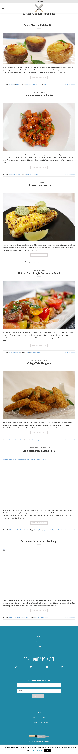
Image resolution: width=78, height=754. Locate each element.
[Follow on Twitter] (40, 1)
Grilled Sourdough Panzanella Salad (39, 273)
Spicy (27, 174)
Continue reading (39, 77)
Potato (45, 84)
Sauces (35, 182)
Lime (40, 262)
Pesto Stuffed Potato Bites (39, 25)
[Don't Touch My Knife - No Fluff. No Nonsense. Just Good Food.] (39, 8)
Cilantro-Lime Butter (39, 185)
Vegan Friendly (47, 530)
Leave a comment (70, 84)
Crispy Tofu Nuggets (39, 363)
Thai (46, 617)
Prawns (36, 530)
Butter (27, 262)
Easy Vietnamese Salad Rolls (39, 450)
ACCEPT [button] (48, 750)
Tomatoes (39, 352)
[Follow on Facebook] (36, 1)
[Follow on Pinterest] (42, 1)
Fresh (35, 617)
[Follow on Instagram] (38, 1)
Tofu (30, 174)
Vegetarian (35, 174)
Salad (40, 530)
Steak (44, 262)
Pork (39, 617)
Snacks (43, 22)
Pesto (40, 84)
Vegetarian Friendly (57, 530)
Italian (27, 352)
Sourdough (33, 352)
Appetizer (28, 84)
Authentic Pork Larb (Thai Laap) (39, 541)
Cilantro (32, 262)
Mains (32, 360)
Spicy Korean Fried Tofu (39, 95)
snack (31, 440)
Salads (35, 270)
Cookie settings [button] (37, 750)
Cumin (36, 262)
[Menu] (3, 7)
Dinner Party (35, 84)
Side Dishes (36, 22)
